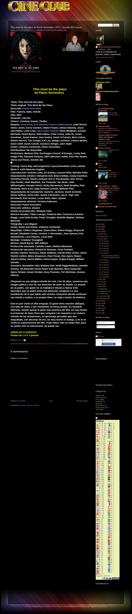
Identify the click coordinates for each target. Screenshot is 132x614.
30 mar (103, 274)
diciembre (102, 298)
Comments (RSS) (61, 606)
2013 (99, 301)
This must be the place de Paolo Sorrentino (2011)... (111, 257)
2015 (99, 306)
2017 (99, 310)
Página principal (101, 215)
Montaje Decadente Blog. (107, 207)
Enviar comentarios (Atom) (29, 405)
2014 (99, 303)
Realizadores (100, 408)
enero (101, 234)
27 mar (103, 272)
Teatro (98, 409)
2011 (99, 229)
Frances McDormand (60, 124)
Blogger (42, 606)
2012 (99, 232)
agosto (101, 289)
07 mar (103, 246)
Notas (98, 404)
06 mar (103, 244)
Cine (19, 340)
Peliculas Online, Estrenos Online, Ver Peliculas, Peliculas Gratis (108, 137)
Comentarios (103, 327)
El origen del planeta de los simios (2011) (112, 174)
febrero (101, 236)
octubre (102, 294)
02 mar (103, 241)
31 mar (103, 277)
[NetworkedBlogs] (108, 340)
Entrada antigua (82, 401)
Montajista (99, 401)
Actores (98, 395)
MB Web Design (81, 606)
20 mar (103, 267)
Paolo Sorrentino (32, 108)
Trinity (100, 165)
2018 (99, 313)
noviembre (103, 296)
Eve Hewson (41, 124)
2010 (99, 227)
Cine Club (28, 606)
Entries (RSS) (50, 606)
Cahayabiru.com (102, 606)
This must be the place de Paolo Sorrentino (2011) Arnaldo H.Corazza (46, 27)
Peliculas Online (104, 126)
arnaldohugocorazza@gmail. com (109, 48)
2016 (99, 308)
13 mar (103, 253)
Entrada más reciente (18, 401)
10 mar (103, 248)
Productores (100, 405)
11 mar (103, 251)
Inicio (51, 401)
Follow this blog (108, 344)
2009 (99, 224)
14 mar (103, 260)
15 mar (103, 262)
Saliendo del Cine (104, 170)
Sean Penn (27, 124)
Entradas (102, 323)
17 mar (103, 265)
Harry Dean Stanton (48, 131)
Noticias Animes (104, 148)
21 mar (103, 270)
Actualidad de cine (105, 204)
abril (100, 279)
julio (100, 286)
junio (101, 284)
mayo (101, 282)
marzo (101, 239)
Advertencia (100, 397)
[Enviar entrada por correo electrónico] (24, 340)
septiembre (103, 291)
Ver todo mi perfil (105, 57)
